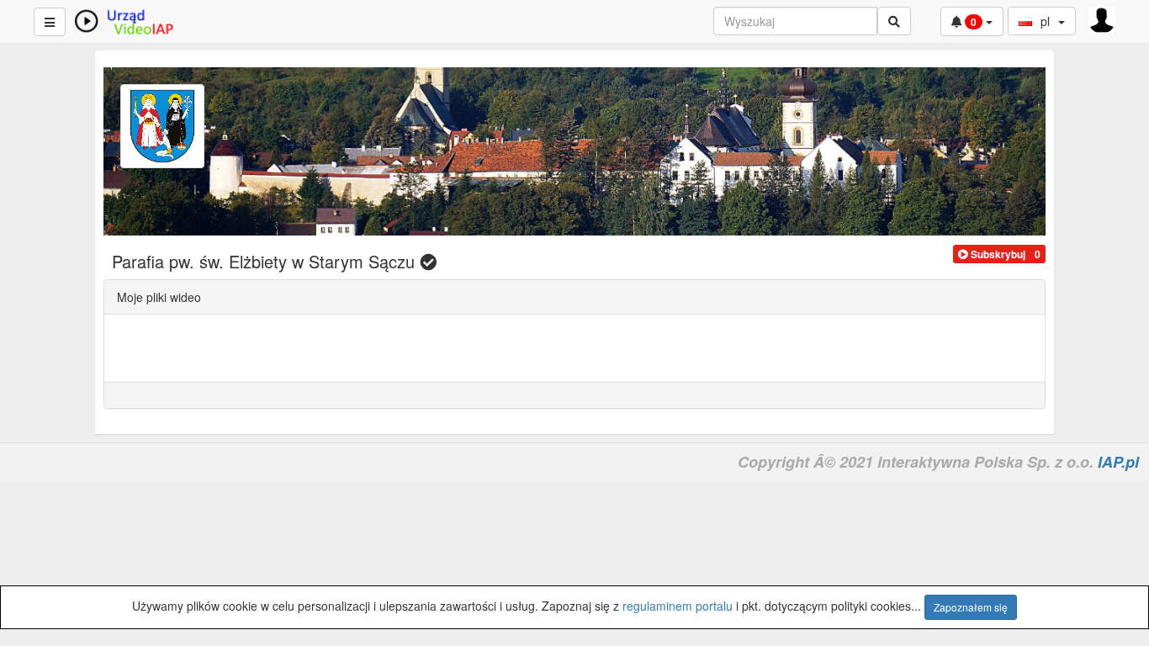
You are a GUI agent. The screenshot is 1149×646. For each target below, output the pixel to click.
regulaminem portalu (677, 605)
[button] (991, 254)
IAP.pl (1118, 462)
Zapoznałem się (971, 607)
